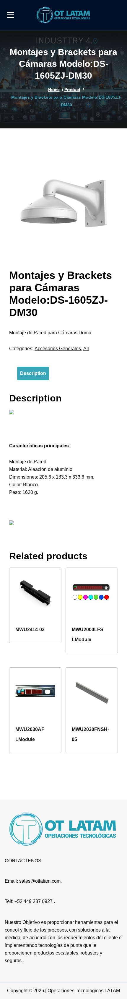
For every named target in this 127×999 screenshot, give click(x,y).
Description (33, 373)
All (86, 348)
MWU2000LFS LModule (87, 634)
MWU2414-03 (30, 629)
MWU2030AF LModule (29, 734)
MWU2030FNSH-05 (90, 734)
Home (54, 89)
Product (72, 89)
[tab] (33, 373)
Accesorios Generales (58, 348)
